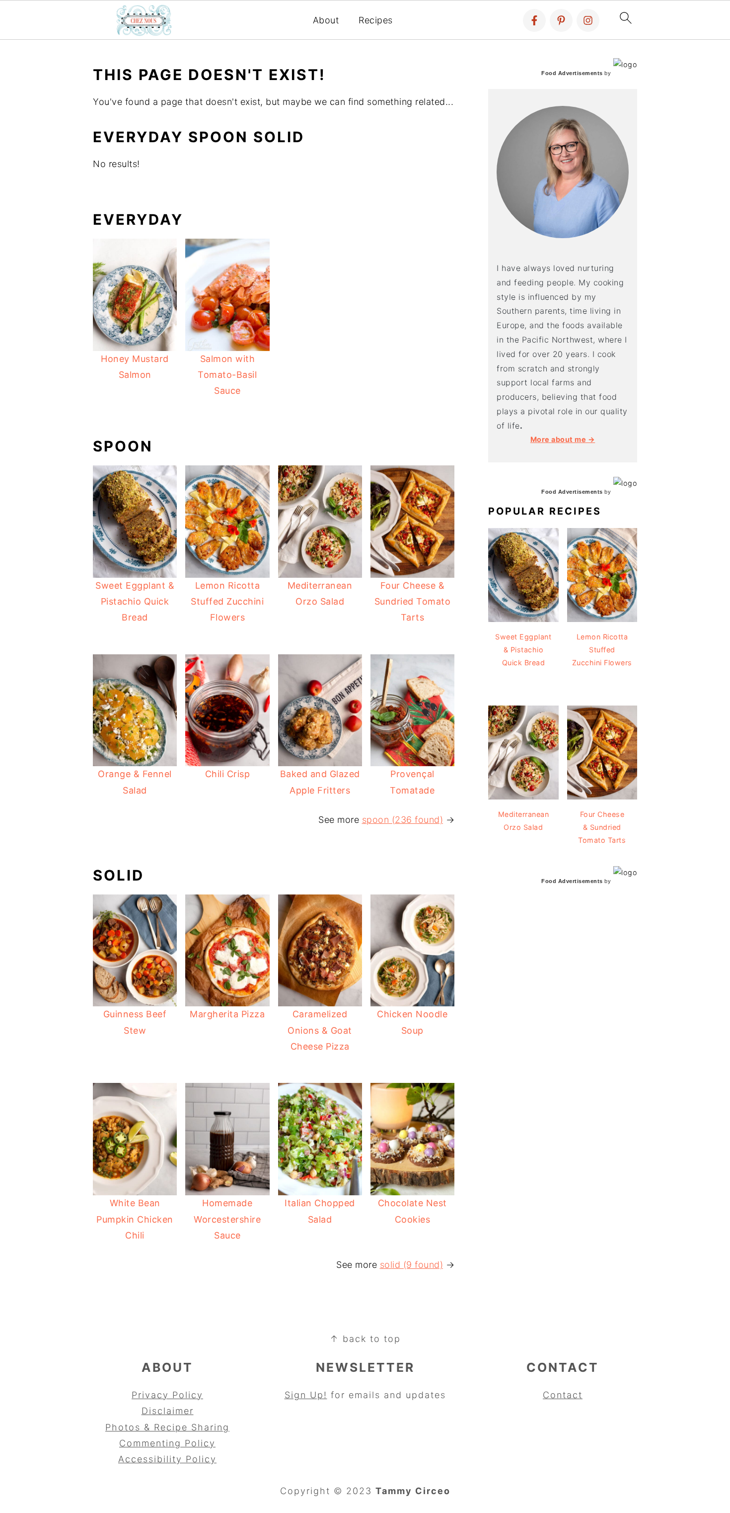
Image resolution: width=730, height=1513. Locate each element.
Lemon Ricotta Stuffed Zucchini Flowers (227, 601)
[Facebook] (534, 20)
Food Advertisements (572, 73)
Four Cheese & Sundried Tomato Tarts (412, 601)
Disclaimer (168, 1411)
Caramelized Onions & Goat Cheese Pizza (320, 1030)
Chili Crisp (227, 774)
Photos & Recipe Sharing (167, 1427)
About (326, 20)
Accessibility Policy (167, 1459)
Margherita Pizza (227, 1014)
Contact (563, 1395)
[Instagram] (588, 20)
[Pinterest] (561, 20)
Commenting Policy (167, 1443)
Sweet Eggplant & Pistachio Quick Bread (134, 601)
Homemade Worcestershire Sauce (227, 1219)
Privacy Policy (167, 1395)
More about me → (562, 439)
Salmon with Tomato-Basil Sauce (227, 375)
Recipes (376, 20)
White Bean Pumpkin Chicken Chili (134, 1219)
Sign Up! (306, 1395)
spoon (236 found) (402, 819)
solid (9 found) (411, 1264)
